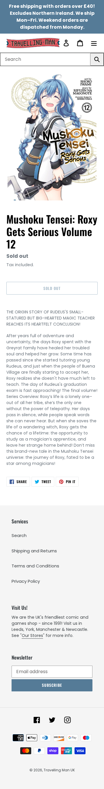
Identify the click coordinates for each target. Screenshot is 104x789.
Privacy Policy (26, 581)
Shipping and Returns (34, 551)
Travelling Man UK (59, 770)
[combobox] (52, 59)
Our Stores (32, 635)
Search (19, 535)
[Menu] (94, 43)
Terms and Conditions (35, 566)
